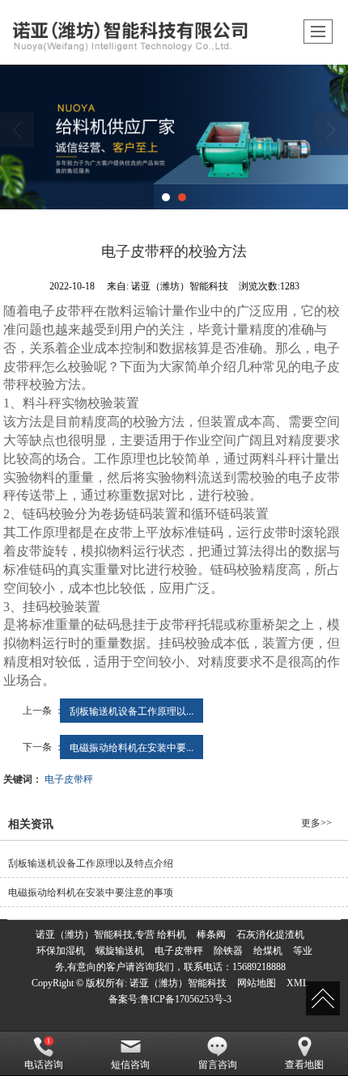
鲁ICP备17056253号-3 (185, 999)
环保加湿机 (60, 950)
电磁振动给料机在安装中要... (131, 746)
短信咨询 (130, 1064)
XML (297, 983)
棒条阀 (211, 934)
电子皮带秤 (69, 778)
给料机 (171, 934)
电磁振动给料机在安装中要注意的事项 (90, 892)
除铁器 (228, 950)
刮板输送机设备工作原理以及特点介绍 (90, 863)
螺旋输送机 (119, 950)
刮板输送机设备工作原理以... (131, 710)
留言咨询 (217, 1064)
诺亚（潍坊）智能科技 (178, 983)
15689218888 (259, 967)
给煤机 (267, 950)
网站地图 (256, 983)
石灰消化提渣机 (270, 934)
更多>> (316, 823)
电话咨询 (43, 1064)
